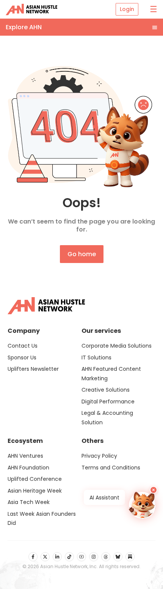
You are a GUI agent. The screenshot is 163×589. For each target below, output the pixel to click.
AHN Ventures (25, 456)
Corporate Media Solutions (117, 346)
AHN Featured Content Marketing (111, 373)
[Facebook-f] (33, 556)
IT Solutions (96, 357)
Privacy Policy (99, 456)
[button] (81, 27)
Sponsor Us (22, 357)
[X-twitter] (45, 556)
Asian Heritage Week (35, 491)
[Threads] (105, 556)
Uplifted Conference (35, 479)
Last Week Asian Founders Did (42, 518)
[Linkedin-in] (57, 556)
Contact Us (23, 346)
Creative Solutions (106, 390)
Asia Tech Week (29, 502)
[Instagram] (93, 556)
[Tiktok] (69, 556)
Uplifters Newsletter (33, 369)
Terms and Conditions (111, 467)
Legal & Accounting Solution (107, 417)
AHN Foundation (28, 467)
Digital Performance (108, 401)
